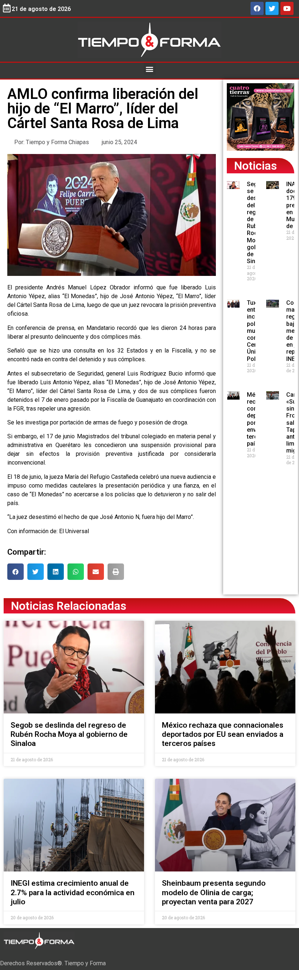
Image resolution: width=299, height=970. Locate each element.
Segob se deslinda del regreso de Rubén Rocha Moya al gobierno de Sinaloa (69, 734)
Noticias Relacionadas (68, 606)
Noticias (255, 166)
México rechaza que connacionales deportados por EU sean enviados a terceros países (222, 734)
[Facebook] (257, 8)
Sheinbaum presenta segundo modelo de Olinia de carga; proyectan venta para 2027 (213, 892)
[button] (150, 69)
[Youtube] (287, 8)
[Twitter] (272, 8)
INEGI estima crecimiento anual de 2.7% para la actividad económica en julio (73, 892)
